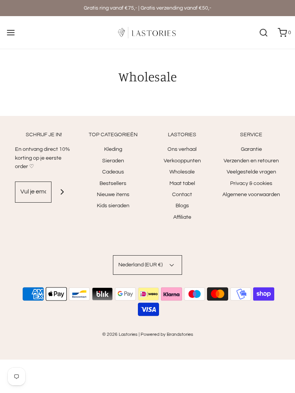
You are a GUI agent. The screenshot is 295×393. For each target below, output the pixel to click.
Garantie (251, 149)
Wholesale (182, 172)
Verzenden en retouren (251, 160)
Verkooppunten (182, 160)
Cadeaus (113, 172)
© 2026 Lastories (120, 334)
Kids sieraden (113, 205)
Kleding (113, 149)
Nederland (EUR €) (141, 265)
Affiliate (182, 217)
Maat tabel (182, 183)
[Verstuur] (62, 192)
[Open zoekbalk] (263, 32)
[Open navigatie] (10, 32)
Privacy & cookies (251, 183)
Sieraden (113, 160)
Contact (182, 194)
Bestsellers (112, 183)
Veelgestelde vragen (251, 172)
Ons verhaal (182, 149)
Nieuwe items (113, 194)
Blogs (182, 205)
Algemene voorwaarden (251, 194)
